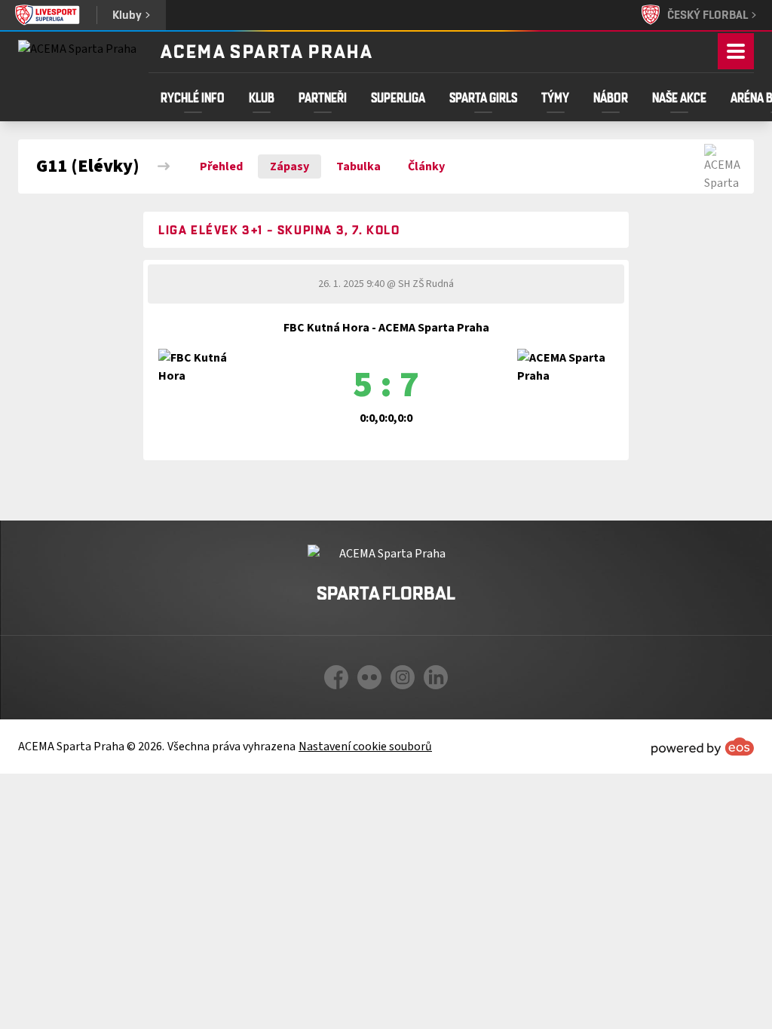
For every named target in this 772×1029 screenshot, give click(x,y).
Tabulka (358, 166)
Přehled (221, 166)
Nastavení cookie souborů (365, 746)
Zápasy (289, 166)
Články (426, 166)
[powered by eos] (702, 746)
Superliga (398, 97)
